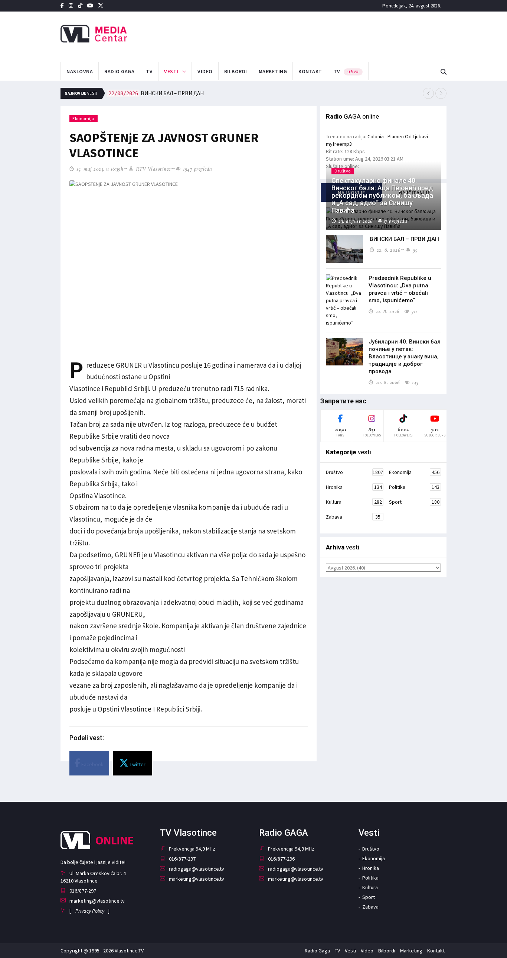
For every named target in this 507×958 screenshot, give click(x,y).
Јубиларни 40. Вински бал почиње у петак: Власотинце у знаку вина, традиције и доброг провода (405, 356)
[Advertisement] (328, 35)
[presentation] (428, 93)
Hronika (354, 487)
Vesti (171, 71)
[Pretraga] (443, 72)
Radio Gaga (119, 71)
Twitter (136, 764)
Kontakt (310, 71)
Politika (414, 487)
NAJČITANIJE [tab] (415, 192)
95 (414, 249)
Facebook (92, 764)
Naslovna (79, 71)
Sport (414, 502)
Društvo (354, 472)
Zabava (353, 516)
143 (414, 382)
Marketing (273, 71)
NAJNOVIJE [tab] (351, 192)
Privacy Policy (89, 910)
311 (413, 311)
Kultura (354, 502)
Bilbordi (235, 71)
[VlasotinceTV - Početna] (121, 34)
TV (149, 71)
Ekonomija (83, 118)
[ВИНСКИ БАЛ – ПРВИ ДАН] (344, 249)
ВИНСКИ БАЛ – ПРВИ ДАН (156, 93)
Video (205, 71)
